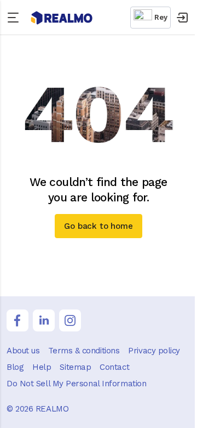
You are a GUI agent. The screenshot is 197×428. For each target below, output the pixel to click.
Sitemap (75, 367)
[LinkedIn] (44, 320)
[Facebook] (17, 320)
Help (41, 367)
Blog (15, 367)
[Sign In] (181, 18)
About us (23, 351)
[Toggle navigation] (15, 17)
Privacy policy (154, 351)
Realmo (61, 17)
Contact (114, 367)
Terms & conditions (83, 351)
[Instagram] (70, 320)
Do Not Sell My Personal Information (76, 383)
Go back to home (98, 226)
